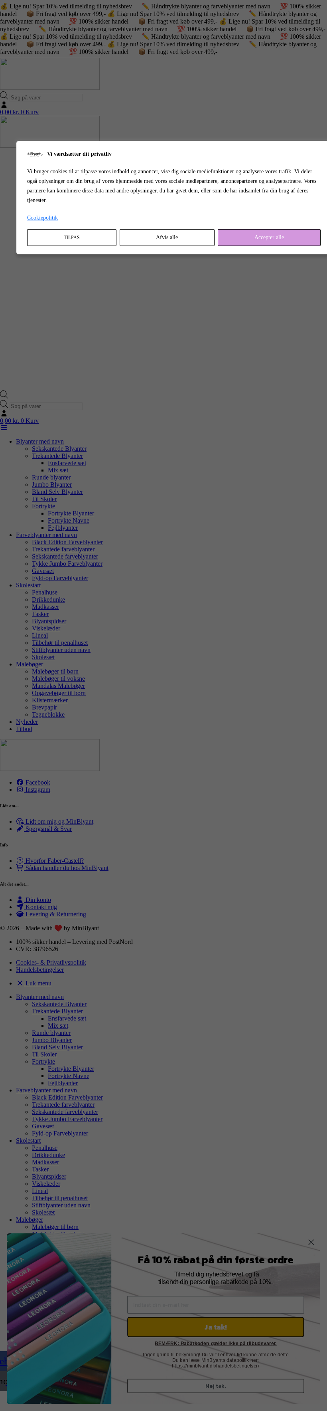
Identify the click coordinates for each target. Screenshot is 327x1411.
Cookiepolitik (42, 218)
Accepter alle (269, 237)
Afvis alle (167, 237)
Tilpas (72, 237)
